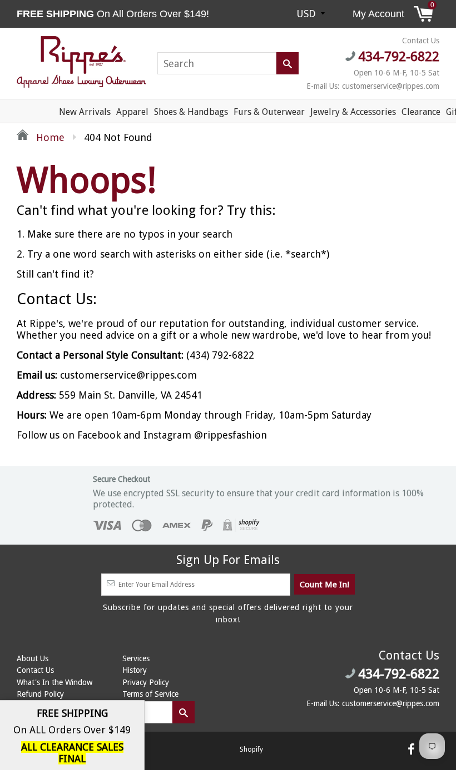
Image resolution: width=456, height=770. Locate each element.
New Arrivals (85, 112)
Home (49, 137)
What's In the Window (54, 682)
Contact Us (35, 670)
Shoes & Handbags (191, 112)
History (134, 670)
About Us (32, 658)
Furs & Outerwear (269, 112)
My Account (378, 13)
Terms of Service (150, 694)
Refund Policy (40, 694)
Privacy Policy (145, 682)
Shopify (251, 749)
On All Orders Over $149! (114, 13)
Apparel (132, 112)
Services (136, 658)
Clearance (421, 112)
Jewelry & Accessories (353, 112)
